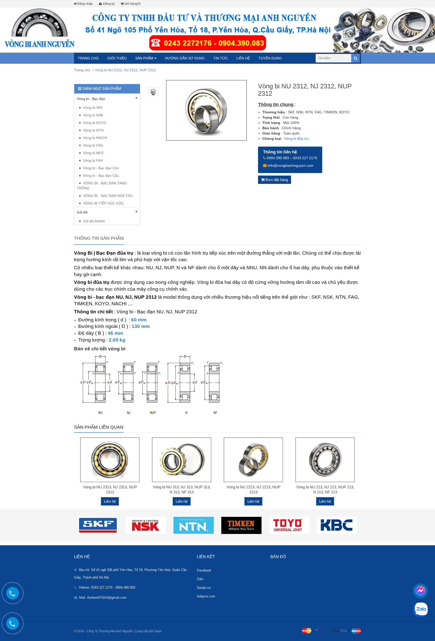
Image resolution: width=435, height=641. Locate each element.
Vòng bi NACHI (95, 138)
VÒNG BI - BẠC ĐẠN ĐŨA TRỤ (108, 196)
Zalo (200, 579)
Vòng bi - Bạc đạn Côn (101, 168)
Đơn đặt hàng (276, 180)
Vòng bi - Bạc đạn (91, 99)
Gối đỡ (82, 212)
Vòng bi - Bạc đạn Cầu (101, 176)
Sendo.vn (204, 588)
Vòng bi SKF (93, 108)
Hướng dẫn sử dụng (185, 58)
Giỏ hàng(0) (132, 4)
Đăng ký (108, 4)
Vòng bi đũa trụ (296, 139)
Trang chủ (88, 58)
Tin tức (220, 58)
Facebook (204, 570)
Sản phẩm (144, 58)
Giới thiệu (117, 58)
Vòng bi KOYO (94, 123)
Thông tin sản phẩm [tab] (99, 238)
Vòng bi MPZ (93, 153)
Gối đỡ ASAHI (94, 221)
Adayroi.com (206, 596)
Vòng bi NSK (93, 115)
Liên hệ (243, 58)
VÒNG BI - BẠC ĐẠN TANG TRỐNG (102, 185)
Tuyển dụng (270, 58)
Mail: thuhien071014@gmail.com (103, 597)
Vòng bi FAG (93, 145)
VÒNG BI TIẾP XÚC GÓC (103, 203)
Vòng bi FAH (93, 160)
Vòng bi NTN (93, 130)
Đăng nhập (85, 4)
